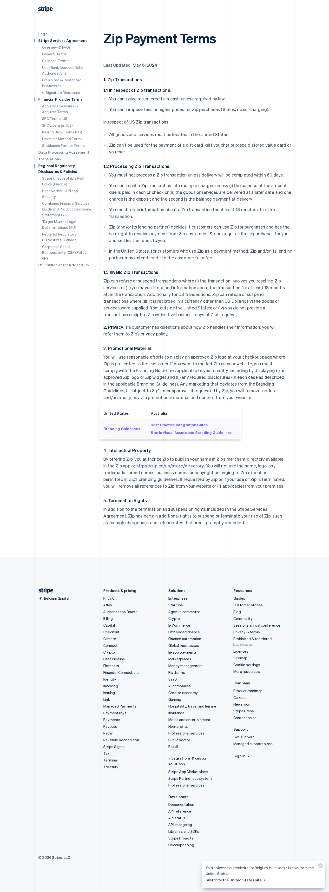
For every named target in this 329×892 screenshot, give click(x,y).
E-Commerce (179, 625)
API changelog (180, 824)
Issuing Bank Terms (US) (62, 132)
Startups (175, 605)
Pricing (108, 598)
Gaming (174, 699)
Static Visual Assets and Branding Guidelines (191, 432)
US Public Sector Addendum (63, 264)
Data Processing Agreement (63, 152)
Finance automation (184, 638)
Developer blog (181, 844)
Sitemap (240, 658)
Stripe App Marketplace (188, 771)
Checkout (111, 632)
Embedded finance (184, 632)
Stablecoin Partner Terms (63, 145)
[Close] (319, 867)
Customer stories (248, 605)
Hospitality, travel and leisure (192, 706)
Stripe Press (243, 710)
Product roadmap (248, 690)
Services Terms (55, 60)
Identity (109, 679)
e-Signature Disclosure (61, 92)
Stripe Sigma (114, 746)
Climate (109, 638)
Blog (237, 611)
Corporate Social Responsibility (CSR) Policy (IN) (64, 252)
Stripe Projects (180, 838)
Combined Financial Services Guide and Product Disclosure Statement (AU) (67, 209)
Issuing (109, 692)
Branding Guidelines (122, 428)
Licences (241, 651)
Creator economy (183, 692)
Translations (49, 159)
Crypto (109, 652)
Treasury (110, 766)
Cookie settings (246, 664)
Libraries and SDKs (183, 831)
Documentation (181, 804)
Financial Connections (121, 672)
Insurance (176, 712)
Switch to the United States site (234, 880)
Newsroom (242, 704)
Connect (110, 645)
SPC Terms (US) (55, 118)
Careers (240, 697)
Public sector (179, 739)
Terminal (110, 760)
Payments (111, 719)
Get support (243, 737)
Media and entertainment (189, 719)
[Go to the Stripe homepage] (44, 591)
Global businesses (183, 645)
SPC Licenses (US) (57, 125)
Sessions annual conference (256, 625)
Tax (106, 753)
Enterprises (178, 598)
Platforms (176, 672)
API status (176, 817)
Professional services (186, 733)
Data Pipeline (114, 658)
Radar (108, 733)
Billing (108, 618)
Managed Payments (120, 706)
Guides (239, 598)
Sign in (239, 756)
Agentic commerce (184, 611)
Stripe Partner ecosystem (190, 778)
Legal (43, 33)
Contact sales (245, 717)
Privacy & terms (246, 632)
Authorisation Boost (120, 611)
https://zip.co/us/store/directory (170, 465)
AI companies (179, 685)
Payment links (115, 712)
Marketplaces (179, 658)
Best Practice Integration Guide (179, 424)
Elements (111, 665)
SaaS (172, 679)
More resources (246, 671)
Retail (173, 746)
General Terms (54, 54)
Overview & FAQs (56, 47)
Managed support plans (253, 743)
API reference (179, 811)
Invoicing (110, 685)
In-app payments (182, 652)
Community (243, 618)
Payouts (110, 726)
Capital (109, 625)
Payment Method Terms (62, 138)
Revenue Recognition (121, 739)
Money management (185, 665)
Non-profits (178, 726)
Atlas (107, 605)
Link (106, 699)
